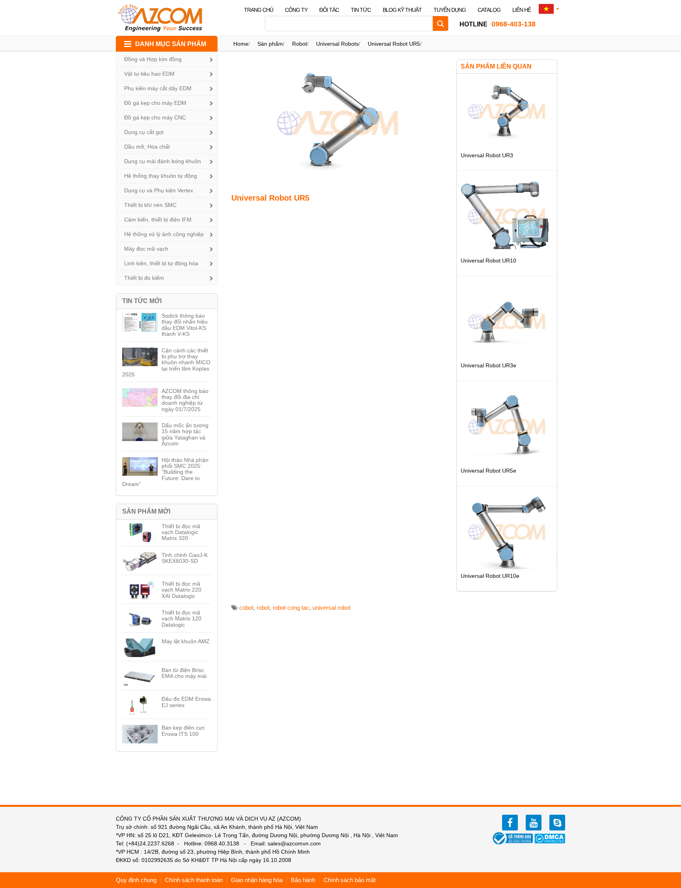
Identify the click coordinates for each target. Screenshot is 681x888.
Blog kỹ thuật (402, 10)
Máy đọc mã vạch (146, 249)
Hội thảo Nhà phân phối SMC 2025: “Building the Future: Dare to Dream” (165, 472)
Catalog (489, 10)
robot (263, 607)
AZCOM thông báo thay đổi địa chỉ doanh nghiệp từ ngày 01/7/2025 (185, 400)
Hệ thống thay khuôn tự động (160, 176)
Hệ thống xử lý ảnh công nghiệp (164, 234)
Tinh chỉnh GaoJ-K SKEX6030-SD (185, 558)
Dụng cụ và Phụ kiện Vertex (158, 190)
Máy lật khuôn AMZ (186, 641)
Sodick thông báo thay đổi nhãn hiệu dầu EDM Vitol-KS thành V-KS (185, 325)
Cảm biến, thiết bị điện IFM (158, 219)
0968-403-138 (498, 24)
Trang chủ (258, 10)
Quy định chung (136, 880)
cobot (246, 607)
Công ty (296, 10)
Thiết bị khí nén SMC (150, 205)
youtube (533, 822)
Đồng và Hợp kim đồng (153, 59)
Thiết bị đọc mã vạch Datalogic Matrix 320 (181, 532)
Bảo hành (303, 880)
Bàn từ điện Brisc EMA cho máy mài (184, 673)
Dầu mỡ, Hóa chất (147, 146)
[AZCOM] (165, 17)
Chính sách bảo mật (350, 880)
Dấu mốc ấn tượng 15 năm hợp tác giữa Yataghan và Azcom (185, 434)
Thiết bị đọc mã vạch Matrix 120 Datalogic (181, 618)
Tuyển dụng (450, 10)
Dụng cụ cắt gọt (144, 132)
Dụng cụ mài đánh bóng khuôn (162, 161)
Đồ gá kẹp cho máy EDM (155, 103)
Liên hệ (521, 10)
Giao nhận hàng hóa (257, 880)
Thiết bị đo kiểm (144, 278)
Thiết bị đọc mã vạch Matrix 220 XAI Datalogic (181, 590)
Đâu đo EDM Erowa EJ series (186, 702)
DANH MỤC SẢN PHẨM (170, 44)
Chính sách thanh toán (194, 880)
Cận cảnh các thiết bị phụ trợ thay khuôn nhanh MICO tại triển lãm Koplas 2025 (166, 362)
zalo (557, 822)
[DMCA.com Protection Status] (549, 838)
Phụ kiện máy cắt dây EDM (158, 88)
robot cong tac (291, 607)
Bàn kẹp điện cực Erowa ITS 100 (183, 730)
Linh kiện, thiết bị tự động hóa (161, 263)
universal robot (331, 607)
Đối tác (329, 10)
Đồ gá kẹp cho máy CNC (155, 117)
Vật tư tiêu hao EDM (149, 74)
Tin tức (361, 10)
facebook (510, 822)
